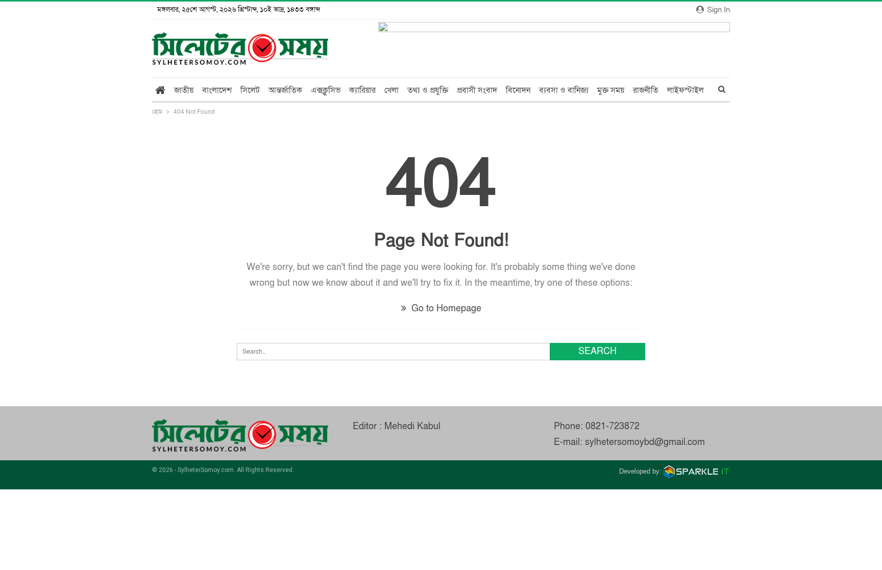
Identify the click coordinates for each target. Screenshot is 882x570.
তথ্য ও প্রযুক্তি (427, 90)
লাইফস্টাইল (685, 90)
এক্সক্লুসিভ (325, 90)
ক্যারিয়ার (362, 90)
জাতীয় (183, 90)
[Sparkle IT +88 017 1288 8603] (697, 471)
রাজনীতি (645, 90)
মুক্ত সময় (610, 90)
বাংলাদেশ (217, 90)
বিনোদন (518, 90)
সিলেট (250, 90)
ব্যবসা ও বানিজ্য (564, 90)
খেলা (391, 90)
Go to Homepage (445, 308)
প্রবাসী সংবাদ (477, 90)
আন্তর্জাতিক (285, 90)
